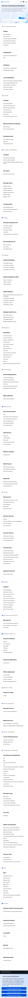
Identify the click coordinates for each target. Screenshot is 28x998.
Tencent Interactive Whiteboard (10, 711)
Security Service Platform (8, 538)
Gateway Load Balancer (8, 340)
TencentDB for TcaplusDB (8, 300)
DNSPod (5, 650)
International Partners (7, 875)
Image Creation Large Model (9, 85)
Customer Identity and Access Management (12, 521)
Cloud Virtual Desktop (8, 471)
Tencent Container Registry (9, 160)
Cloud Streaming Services (8, 442)
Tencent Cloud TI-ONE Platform (10, 68)
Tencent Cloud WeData (8, 604)
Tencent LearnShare (7, 679)
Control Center (6, 777)
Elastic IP (5, 361)
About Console (6, 882)
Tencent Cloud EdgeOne (8, 377)
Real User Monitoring (7, 832)
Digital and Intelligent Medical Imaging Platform (13, 725)
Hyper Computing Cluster (8, 128)
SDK (4, 760)
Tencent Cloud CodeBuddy (9, 800)
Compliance (5, 886)
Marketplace (6, 796)
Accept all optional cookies (14, 988)
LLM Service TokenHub (8, 89)
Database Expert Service (8, 317)
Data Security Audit (7, 508)
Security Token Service (8, 574)
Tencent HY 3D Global (8, 87)
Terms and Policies (7, 888)
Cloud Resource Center (8, 786)
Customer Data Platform (8, 739)
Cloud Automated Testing (8, 834)
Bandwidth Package (7, 354)
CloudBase (5, 815)
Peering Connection (7, 348)
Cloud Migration (6, 857)
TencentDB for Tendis (7, 302)
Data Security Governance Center (10, 500)
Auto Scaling (6, 114)
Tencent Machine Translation (9, 40)
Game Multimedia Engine (8, 423)
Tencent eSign (6, 675)
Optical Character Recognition (9, 43)
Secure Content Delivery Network (10, 386)
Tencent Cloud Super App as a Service (11, 805)
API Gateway (6, 627)
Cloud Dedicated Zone (8, 143)
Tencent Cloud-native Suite (9, 925)
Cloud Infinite (6, 246)
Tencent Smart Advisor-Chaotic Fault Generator (13, 781)
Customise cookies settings (14, 995)
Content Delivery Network (8, 379)
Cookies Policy (5, 985)
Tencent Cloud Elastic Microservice (10, 623)
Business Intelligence (7, 607)
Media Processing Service (8, 467)
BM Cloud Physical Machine (9, 107)
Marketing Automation (8, 742)
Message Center (6, 880)
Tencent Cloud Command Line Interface (11, 861)
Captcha (5, 519)
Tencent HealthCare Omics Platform (10, 723)
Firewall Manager (6, 563)
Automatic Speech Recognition (9, 38)
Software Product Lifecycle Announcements (12, 911)
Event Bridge (6, 840)
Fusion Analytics (6, 744)
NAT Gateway (6, 346)
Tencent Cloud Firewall (8, 550)
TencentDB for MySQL (8, 263)
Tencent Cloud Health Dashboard (10, 842)
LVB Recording (6, 454)
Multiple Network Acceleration (9, 388)
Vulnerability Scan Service (8, 561)
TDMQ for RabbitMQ (7, 190)
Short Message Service (8, 207)
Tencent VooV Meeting (8, 677)
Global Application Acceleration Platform (11, 363)
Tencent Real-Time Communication (10, 416)
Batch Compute (6, 126)
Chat (4, 414)
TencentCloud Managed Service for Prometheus (13, 836)
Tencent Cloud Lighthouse (8, 105)
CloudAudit (5, 771)
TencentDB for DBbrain (8, 319)
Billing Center (6, 884)
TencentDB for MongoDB (8, 298)
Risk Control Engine (7, 523)
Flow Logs (5, 350)
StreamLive (5, 435)
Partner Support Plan (7, 897)
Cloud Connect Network (8, 344)
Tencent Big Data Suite (8, 948)
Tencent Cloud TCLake (8, 609)
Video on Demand (7, 444)
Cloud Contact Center (8, 425)
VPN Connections (7, 357)
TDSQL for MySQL (7, 282)
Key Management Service (8, 502)
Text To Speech (6, 36)
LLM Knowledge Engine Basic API (10, 83)
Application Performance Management (11, 829)
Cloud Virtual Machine (8, 103)
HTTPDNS (5, 648)
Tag (4, 764)
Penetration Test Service (8, 536)
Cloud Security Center (8, 559)
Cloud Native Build (7, 798)
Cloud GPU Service (7, 109)
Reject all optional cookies (14, 992)
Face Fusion (5, 45)
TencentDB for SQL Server (9, 269)
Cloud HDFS (5, 232)
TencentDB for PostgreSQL (9, 267)
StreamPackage (6, 437)
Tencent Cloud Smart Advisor (9, 762)
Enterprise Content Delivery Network (11, 381)
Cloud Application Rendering (9, 469)
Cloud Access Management (9, 769)
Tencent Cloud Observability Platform (11, 827)
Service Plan (6, 892)
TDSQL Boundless (7, 284)
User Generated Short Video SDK (10, 483)
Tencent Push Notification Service (10, 209)
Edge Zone (5, 141)
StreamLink (5, 440)
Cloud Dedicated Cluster (8, 139)
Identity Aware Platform (8, 779)
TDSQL (4, 936)
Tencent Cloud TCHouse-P (9, 602)
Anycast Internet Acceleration (9, 352)
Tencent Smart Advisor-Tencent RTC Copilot (12, 844)
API (4, 758)
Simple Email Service (7, 211)
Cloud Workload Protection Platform (10, 555)
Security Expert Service (8, 540)
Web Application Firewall (8, 552)
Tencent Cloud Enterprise (8, 923)
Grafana (5, 838)
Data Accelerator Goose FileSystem (10, 234)
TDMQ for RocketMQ (7, 188)
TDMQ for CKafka (7, 186)
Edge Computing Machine (8, 398)
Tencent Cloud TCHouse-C (9, 598)
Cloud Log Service (7, 244)
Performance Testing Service (9, 846)
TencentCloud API (7, 859)
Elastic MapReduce (7, 589)
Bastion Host (6, 506)
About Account (6, 878)
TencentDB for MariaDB (8, 265)
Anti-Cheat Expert (7, 525)
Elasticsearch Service (7, 592)
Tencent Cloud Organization (9, 775)
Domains (5, 641)
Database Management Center (9, 321)
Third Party (5, 890)
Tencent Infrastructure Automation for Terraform (13, 766)
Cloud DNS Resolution (8, 652)
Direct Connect (6, 342)
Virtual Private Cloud (7, 335)
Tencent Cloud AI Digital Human (10, 55)
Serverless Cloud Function (8, 174)
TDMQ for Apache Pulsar (8, 192)
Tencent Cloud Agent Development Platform (12, 80)
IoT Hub (5, 695)
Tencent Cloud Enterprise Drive (9, 681)
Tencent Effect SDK (7, 486)
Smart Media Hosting (7, 249)
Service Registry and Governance (10, 625)
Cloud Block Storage (7, 230)
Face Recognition (7, 34)
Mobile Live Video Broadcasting (10, 481)
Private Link (5, 359)
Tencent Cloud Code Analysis (9, 803)
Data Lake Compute (7, 596)
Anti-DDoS (5, 384)
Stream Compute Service (8, 594)
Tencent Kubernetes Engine (9, 157)
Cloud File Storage (7, 227)
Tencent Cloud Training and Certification (11, 895)
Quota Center (6, 783)
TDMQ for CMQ (6, 196)
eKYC (4, 57)
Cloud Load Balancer (7, 337)
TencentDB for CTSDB (8, 304)
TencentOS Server (7, 960)
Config (4, 773)
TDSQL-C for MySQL (7, 280)
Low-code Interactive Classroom (10, 418)
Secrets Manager (7, 504)
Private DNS (5, 646)
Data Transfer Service (8, 315)
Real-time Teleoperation (8, 421)
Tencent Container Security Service (10, 557)
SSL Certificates (6, 643)
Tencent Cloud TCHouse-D (9, 600)
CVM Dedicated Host (7, 112)
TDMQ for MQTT (6, 194)
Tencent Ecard (6, 662)
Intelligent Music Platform (8, 70)
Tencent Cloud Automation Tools (10, 116)
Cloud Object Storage (8, 225)
